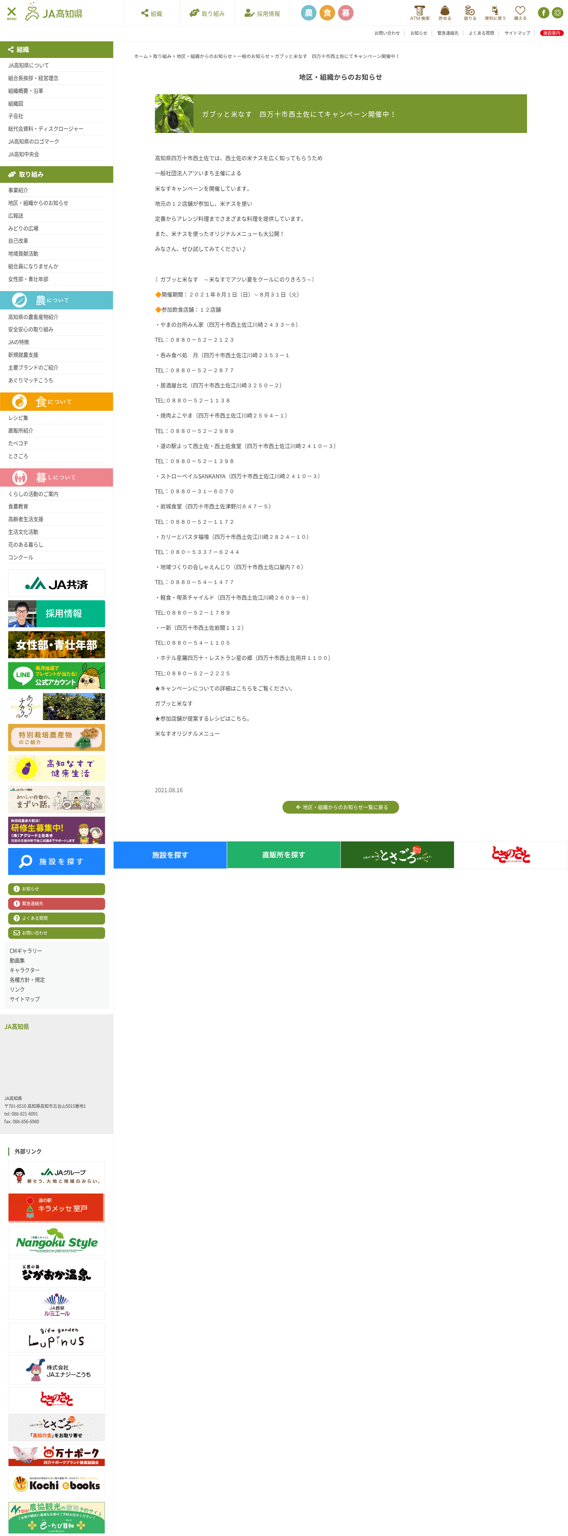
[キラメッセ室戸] (56, 1208)
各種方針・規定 (27, 980)
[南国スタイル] (56, 1240)
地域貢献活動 (23, 253)
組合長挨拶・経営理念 (33, 78)
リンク (17, 989)
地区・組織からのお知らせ (38, 203)
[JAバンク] (419, 13)
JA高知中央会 (23, 154)
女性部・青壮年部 (28, 279)
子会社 (15, 116)
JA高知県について (28, 65)
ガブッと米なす (174, 703)
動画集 (17, 960)
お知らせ (418, 33)
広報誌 (15, 215)
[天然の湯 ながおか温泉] (56, 1273)
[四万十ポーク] (56, 1455)
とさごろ (18, 456)
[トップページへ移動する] (54, 12)
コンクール (20, 557)
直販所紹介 (20, 430)
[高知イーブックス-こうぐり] (56, 1484)
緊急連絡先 (448, 33)
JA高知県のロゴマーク (33, 141)
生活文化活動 (23, 532)
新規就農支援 (23, 355)
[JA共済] (520, 13)
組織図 (15, 103)
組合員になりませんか (33, 266)
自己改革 (18, 241)
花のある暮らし (25, 544)
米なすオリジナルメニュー (187, 733)
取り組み (212, 14)
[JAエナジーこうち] (56, 1370)
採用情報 (267, 14)
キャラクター (25, 970)
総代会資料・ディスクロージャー (45, 128)
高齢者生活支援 (25, 519)
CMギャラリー (26, 951)
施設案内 (551, 33)
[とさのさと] (56, 1399)
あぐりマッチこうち (30, 380)
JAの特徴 (18, 342)
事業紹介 (18, 190)
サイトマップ (517, 33)
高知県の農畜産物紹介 (33, 317)
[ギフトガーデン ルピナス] (56, 1337)
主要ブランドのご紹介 (33, 367)
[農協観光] (56, 1518)
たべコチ (18, 443)
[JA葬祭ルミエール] (56, 1305)
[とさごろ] (56, 1427)
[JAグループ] (56, 1176)
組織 (155, 14)
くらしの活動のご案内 (33, 494)
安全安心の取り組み (30, 329)
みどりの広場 (23, 228)
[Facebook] (543, 13)
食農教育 (18, 506)
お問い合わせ (387, 33)
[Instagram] (557, 13)
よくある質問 (481, 33)
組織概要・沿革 (25, 91)
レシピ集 (18, 418)
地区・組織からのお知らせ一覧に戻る (344, 807)
